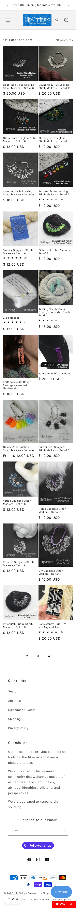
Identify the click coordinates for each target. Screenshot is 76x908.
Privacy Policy (18, 728)
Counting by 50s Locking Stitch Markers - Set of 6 (18, 86)
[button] (8, 19)
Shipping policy (62, 899)
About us (14, 700)
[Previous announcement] (7, 5)
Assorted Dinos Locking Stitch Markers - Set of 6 (54, 193)
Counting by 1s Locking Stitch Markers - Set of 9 (18, 193)
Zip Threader (11, 317)
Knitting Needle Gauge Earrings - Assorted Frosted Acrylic (55, 312)
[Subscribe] (63, 831)
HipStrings (21, 893)
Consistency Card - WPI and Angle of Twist (53, 625)
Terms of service (39, 899)
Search (13, 691)
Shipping (14, 719)
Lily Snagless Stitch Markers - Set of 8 (51, 572)
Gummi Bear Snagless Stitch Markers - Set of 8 (54, 448)
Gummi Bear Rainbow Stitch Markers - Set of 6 (18, 448)
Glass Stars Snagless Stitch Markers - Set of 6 (20, 140)
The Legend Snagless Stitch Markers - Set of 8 (54, 140)
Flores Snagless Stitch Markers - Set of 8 (52, 510)
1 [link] (16, 656)
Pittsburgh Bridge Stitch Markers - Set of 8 (18, 625)
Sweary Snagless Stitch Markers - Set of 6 (18, 252)
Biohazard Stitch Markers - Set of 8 (55, 252)
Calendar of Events (21, 709)
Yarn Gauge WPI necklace (55, 373)
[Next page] (60, 656)
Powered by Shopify (40, 893)
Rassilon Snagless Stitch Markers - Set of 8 (18, 564)
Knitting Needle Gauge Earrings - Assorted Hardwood (17, 385)
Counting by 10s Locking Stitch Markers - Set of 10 (55, 86)
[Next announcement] (68, 5)
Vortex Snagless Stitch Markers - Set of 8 (17, 502)
